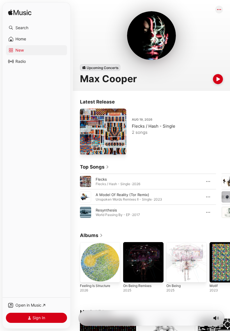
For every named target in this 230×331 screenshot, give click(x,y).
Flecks (101, 179)
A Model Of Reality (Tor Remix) (122, 194)
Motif (214, 286)
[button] (36, 28)
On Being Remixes (137, 286)
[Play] (218, 79)
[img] (19, 13)
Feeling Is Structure (95, 286)
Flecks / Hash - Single (153, 126)
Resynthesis (106, 210)
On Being (173, 286)
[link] (94, 167)
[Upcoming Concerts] (100, 67)
